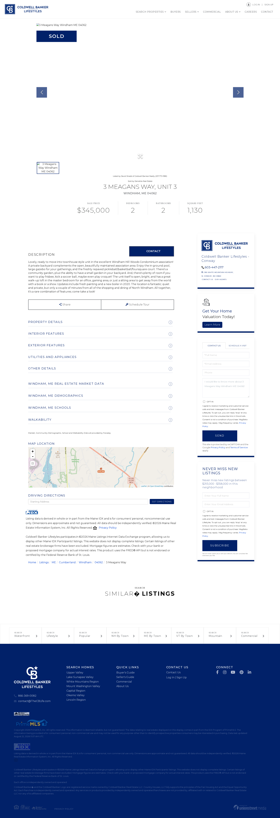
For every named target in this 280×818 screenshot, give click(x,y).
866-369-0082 (27, 695)
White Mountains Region (82, 681)
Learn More (212, 324)
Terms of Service (239, 447)
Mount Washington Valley (83, 686)
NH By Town (119, 635)
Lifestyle (52, 635)
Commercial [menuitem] (212, 11)
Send (219, 435)
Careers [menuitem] (251, 11)
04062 (99, 562)
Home (32, 562)
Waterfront (22, 635)
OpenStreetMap (156, 486)
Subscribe (219, 545)
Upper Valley (74, 672)
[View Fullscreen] (32, 463)
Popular (84, 635)
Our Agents (220, 279)
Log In (256, 4)
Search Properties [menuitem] (150, 11)
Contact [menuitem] (267, 11)
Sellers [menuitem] (191, 11)
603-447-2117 (214, 267)
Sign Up (268, 4)
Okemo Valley (75, 695)
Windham (85, 562)
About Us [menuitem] (231, 11)
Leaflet (144, 486)
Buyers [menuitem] (175, 11)
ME (54, 562)
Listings (44, 562)
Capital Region (75, 690)
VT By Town (184, 635)
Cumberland (67, 562)
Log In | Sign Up (176, 677)
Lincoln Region (76, 699)
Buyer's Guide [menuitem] (125, 672)
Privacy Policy (108, 527)
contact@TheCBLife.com (34, 701)
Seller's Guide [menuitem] (125, 677)
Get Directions (162, 501)
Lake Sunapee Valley (79, 677)
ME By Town (152, 635)
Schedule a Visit (237, 345)
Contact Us (207, 279)
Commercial (249, 635)
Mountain (215, 635)
